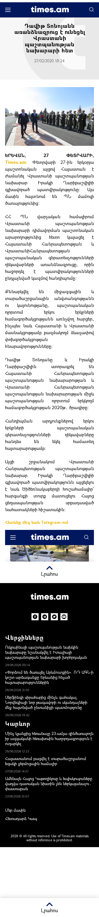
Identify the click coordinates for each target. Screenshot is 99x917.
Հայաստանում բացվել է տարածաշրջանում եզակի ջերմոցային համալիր (45, 761)
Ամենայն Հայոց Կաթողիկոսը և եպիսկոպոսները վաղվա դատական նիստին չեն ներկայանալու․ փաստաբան (48, 783)
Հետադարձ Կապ (21, 818)
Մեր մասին (15, 810)
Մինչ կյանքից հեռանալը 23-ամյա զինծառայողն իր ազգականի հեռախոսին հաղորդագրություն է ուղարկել (49, 738)
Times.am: (16, 162)
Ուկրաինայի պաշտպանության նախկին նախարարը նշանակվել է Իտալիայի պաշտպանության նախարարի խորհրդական (46, 652)
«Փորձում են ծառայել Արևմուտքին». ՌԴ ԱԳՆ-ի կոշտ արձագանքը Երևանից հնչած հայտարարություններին (49, 677)
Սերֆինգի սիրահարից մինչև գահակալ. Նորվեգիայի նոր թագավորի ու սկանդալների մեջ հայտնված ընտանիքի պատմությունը (46, 702)
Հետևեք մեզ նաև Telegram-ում (36, 522)
